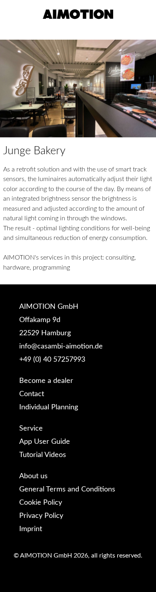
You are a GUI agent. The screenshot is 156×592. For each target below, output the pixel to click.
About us (33, 476)
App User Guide (44, 441)
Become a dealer (46, 381)
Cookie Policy (40, 502)
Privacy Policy (41, 516)
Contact (31, 394)
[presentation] (10, 88)
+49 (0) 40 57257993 (52, 359)
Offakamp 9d (39, 320)
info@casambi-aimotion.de (61, 346)
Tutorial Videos (42, 455)
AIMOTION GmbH (48, 306)
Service (31, 428)
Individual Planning (48, 407)
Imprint (30, 529)
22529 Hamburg (45, 333)
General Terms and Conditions (67, 489)
